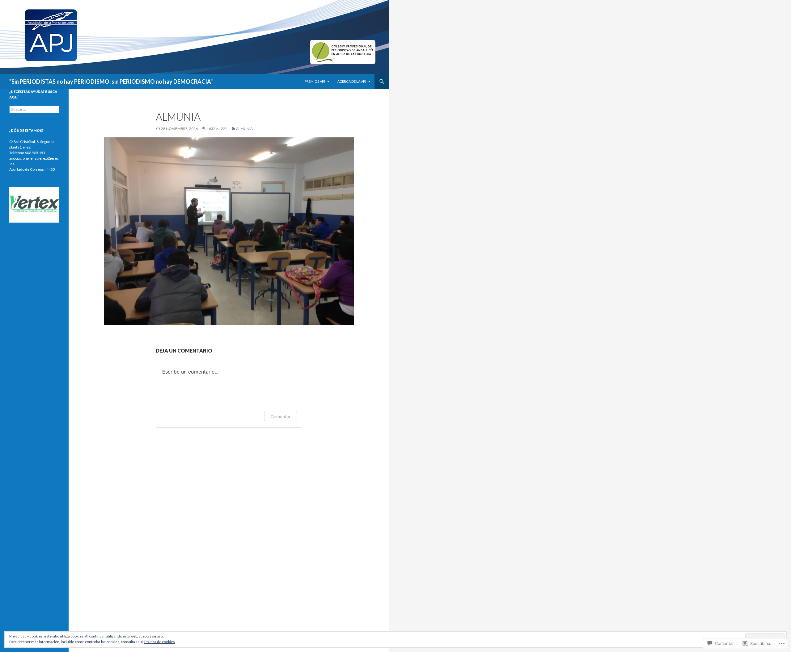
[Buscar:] (34, 109)
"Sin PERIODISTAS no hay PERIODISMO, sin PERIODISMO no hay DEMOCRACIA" (111, 81)
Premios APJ (315, 81)
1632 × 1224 (217, 128)
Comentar (280, 416)
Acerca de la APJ (351, 81)
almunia (244, 128)
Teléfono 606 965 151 (27, 152)
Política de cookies (159, 641)
